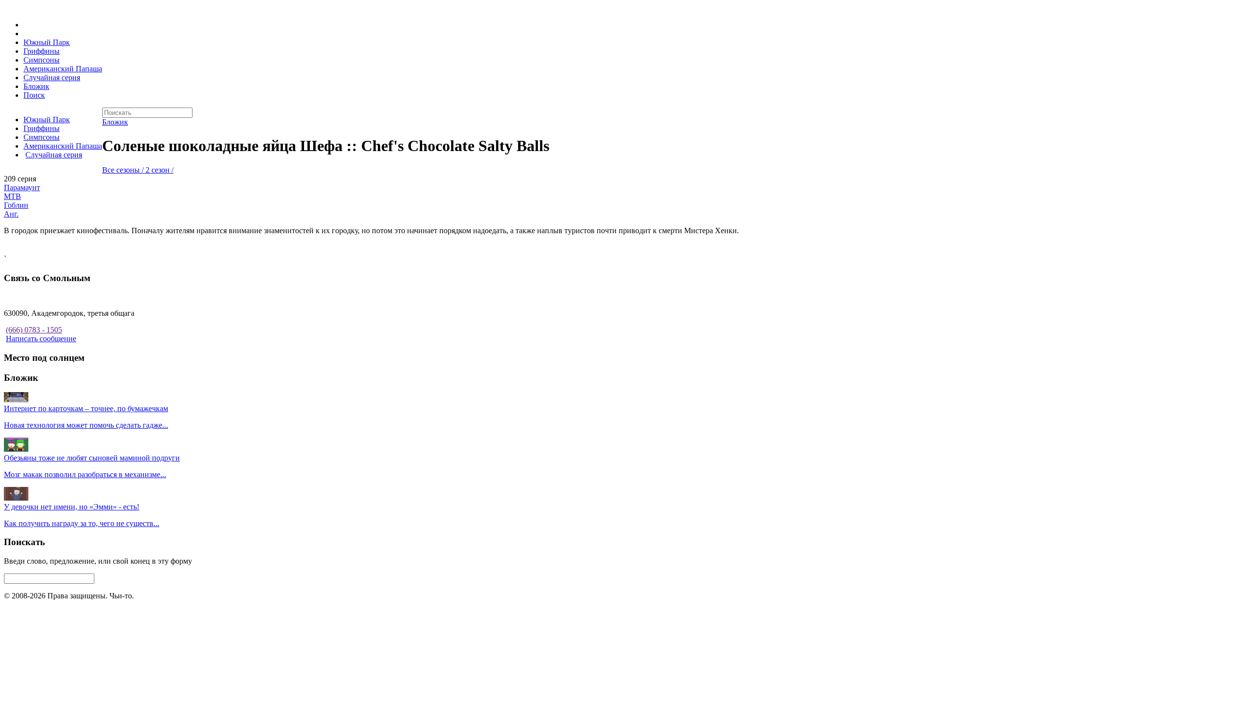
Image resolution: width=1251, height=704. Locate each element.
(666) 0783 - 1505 (34, 330)
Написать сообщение (41, 338)
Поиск (34, 95)
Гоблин (16, 205)
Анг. (11, 214)
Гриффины (41, 51)
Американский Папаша (62, 69)
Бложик (36, 86)
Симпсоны (41, 60)
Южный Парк (46, 42)
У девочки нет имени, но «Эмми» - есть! (71, 507)
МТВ (12, 196)
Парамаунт (22, 187)
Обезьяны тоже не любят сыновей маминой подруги (92, 458)
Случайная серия (51, 77)
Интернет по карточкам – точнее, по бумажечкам (86, 408)
